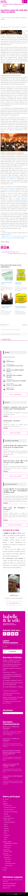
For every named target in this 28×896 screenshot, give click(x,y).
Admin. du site (6, 888)
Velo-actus (7, 861)
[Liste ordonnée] (9, 334)
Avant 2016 (5, 853)
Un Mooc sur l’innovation (10, 691)
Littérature (6, 828)
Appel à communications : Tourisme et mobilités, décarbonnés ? (13, 698)
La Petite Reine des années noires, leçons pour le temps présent (15, 446)
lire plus (5, 416)
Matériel (6, 814)
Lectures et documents (8, 818)
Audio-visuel (7, 820)
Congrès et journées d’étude (10, 812)
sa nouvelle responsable (20, 198)
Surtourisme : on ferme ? (11, 421)
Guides (5, 824)
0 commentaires (23, 27)
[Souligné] (5, 334)
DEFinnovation (8, 177)
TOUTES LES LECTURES (15, 476)
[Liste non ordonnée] (10, 334)
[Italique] (4, 334)
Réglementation (8, 845)
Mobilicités (8, 234)
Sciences (6, 837)
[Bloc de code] (14, 334)
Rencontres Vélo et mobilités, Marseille (14, 376)
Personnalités (7, 816)
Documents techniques (9, 822)
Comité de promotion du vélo (15, 191)
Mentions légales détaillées (9, 885)
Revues (5, 833)
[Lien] (16, 334)
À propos (5, 867)
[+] (19, 334)
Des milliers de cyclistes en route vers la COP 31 (12, 702)
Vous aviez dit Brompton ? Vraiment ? (15, 508)
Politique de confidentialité (9, 883)
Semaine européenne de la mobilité (16, 381)
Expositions (7, 835)
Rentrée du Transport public (14, 385)
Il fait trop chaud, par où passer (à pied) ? (12, 669)
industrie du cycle (5, 193)
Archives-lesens (8, 865)
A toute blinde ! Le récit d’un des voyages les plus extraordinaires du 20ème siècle (15, 490)
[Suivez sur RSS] (16, 634)
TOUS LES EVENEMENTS (15, 394)
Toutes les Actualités (15, 525)
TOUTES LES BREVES (15, 433)
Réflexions (6, 831)
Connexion (24, 324)
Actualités (7, 17)
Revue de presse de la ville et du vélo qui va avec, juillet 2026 (15, 462)
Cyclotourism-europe (10, 863)
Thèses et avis (7, 847)
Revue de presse (7, 805)
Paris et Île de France (9, 809)
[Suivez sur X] (8, 634)
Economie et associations (10, 807)
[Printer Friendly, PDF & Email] (5, 242)
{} (17, 334)
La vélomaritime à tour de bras (14, 366)
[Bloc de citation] (12, 334)
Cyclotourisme (6, 850)
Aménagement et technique (10, 843)
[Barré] (7, 334)
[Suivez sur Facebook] (4, 634)
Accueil (2, 17)
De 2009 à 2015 (7, 855)
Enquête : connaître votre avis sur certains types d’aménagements (15, 408)
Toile (5, 839)
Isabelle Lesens (5, 27)
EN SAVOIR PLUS (14, 603)
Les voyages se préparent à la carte (12, 680)
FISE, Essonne (10, 389)
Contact (5, 870)
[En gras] (2, 334)
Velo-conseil (8, 859)
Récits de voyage (8, 851)
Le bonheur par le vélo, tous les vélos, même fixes (11, 694)
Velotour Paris (10, 361)
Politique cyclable (7, 841)
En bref (4, 801)
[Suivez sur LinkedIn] (12, 634)
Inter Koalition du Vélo (11, 188)
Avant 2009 (6, 857)
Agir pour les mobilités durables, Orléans (15, 370)
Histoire (6, 826)
